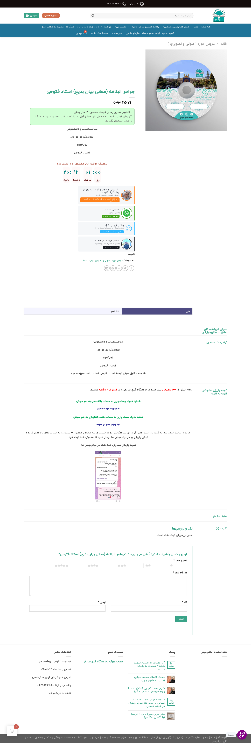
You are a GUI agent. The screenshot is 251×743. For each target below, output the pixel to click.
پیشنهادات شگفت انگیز (53, 26)
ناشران (134, 26)
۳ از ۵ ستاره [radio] (134, 565)
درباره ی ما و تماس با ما (87, 26)
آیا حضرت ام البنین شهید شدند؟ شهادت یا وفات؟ (149, 664)
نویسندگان (121, 26)
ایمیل (102, 602)
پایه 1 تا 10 (88, 260)
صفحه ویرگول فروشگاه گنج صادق (103, 661)
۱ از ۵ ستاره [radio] (181, 565)
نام (184, 602)
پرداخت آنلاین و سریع (149, 26)
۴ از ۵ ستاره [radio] (106, 565)
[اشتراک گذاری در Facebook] (131, 268)
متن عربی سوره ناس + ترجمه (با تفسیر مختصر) (148, 715)
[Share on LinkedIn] (107, 268)
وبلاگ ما (70, 26)
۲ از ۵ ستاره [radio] (159, 565)
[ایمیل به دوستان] (119, 268)
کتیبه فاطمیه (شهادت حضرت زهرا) (158, 33)
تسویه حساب (117, 33)
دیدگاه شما (180, 573)
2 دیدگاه (161, 670)
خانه (224, 43)
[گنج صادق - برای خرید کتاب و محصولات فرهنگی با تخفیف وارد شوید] (213, 16)
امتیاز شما (180, 560)
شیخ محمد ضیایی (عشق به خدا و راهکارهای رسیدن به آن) (146, 690)
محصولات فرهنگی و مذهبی (176, 26)
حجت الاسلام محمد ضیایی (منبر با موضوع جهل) (149, 678)
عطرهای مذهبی (133, 33)
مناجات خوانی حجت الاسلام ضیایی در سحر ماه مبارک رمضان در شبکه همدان (146, 703)
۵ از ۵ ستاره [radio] (76, 565)
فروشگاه (107, 26)
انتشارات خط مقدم (99, 33)
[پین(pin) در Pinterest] (113, 268)
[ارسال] (93, 15)
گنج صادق (205, 26)
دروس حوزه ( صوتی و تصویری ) (191, 43)
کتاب (196, 26)
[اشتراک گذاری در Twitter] (125, 268)
